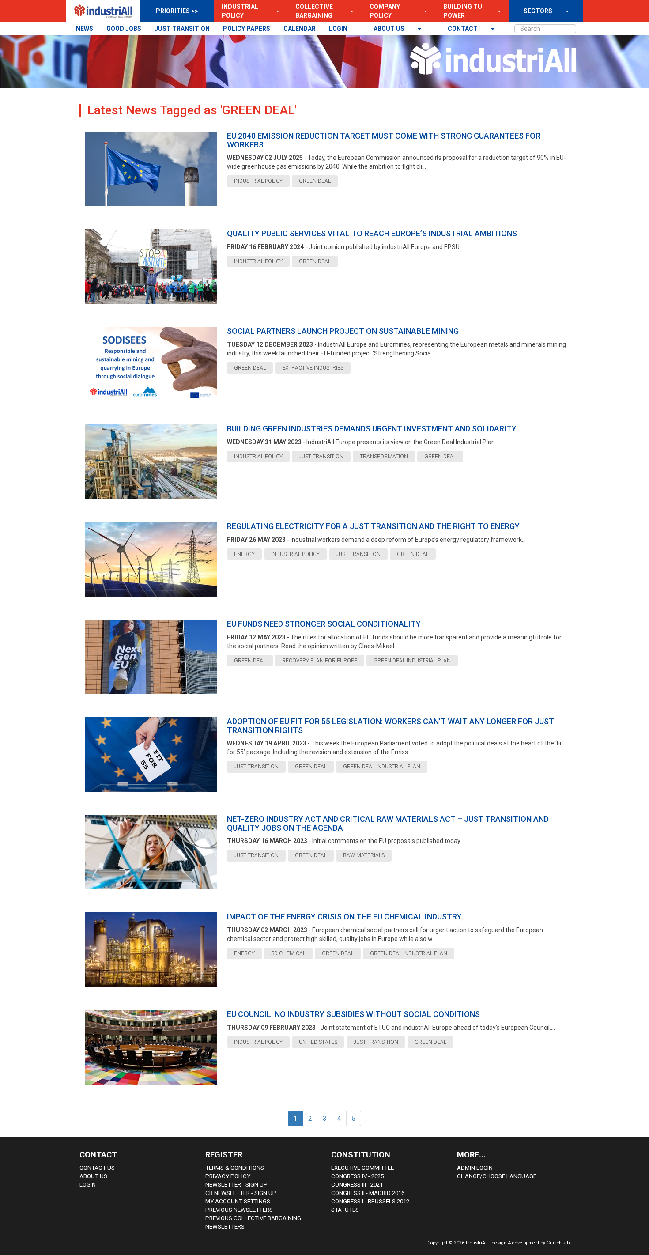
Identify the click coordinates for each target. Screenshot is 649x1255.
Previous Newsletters (239, 1209)
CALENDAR (299, 28)
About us (390, 28)
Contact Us (97, 1167)
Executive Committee (362, 1167)
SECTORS (538, 11)
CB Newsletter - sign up (240, 1193)
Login (87, 1184)
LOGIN (338, 28)
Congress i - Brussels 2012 (370, 1201)
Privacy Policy (227, 1176)
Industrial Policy (240, 11)
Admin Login (475, 1167)
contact (463, 28)
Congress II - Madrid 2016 (367, 1193)
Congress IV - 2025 (357, 1176)
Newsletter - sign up (236, 1184)
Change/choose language (496, 1176)
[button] (275, 11)
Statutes (345, 1209)
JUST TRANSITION (182, 28)
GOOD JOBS (123, 28)
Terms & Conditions (234, 1167)
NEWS (84, 28)
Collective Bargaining (314, 11)
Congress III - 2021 (357, 1184)
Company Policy (385, 11)
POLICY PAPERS (246, 28)
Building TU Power (462, 11)
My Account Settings (237, 1201)
